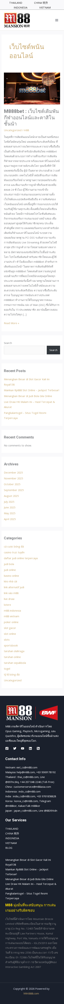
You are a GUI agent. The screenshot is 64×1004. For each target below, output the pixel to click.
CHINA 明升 (12, 833)
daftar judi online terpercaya (21, 558)
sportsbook (11, 645)
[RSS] (38, 748)
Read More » (11, 323)
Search (8, 343)
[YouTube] (22, 748)
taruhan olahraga (14, 651)
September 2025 (14, 490)
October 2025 (12, 484)
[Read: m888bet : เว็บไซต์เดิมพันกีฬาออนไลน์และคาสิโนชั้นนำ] (32, 88)
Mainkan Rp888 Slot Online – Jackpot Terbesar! (31, 390)
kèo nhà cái (10, 581)
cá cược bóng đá (14, 546)
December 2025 (13, 472)
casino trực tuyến (14, 552)
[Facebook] (7, 748)
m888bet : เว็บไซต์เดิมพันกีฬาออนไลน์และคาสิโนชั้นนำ (31, 118)
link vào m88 (11, 593)
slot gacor (10, 628)
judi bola (9, 564)
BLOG (8, 847)
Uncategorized (13, 130)
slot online (10, 633)
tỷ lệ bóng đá (12, 674)
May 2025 (9, 513)
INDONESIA (12, 838)
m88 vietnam (11, 616)
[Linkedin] (30, 748)
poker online (11, 622)
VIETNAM (11, 843)
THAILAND (11, 828)
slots (7, 639)
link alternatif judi (14, 587)
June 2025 (9, 507)
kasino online (11, 575)
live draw (9, 599)
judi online (10, 570)
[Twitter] (14, 748)
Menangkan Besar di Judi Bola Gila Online (28, 396)
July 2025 (9, 501)
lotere (7, 604)
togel (7, 668)
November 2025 (13, 478)
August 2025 (11, 496)
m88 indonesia (12, 610)
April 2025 (10, 519)
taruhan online (12, 657)
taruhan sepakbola (15, 662)
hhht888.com (31, 993)
